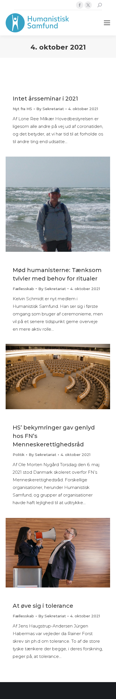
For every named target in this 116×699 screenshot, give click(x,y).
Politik (18, 454)
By (50, 108)
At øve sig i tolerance (43, 605)
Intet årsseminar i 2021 (45, 98)
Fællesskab (23, 288)
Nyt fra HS (22, 108)
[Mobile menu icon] (107, 22)
